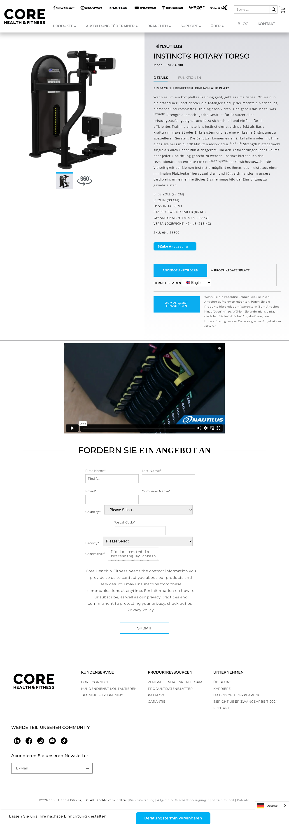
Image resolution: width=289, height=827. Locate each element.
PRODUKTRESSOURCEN (170, 672)
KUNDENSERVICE (97, 672)
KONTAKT (221, 708)
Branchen (157, 26)
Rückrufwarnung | (142, 800)
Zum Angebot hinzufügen (176, 304)
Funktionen (189, 78)
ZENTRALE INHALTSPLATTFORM (175, 682)
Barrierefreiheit (223, 800)
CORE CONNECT (95, 682)
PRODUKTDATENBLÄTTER (170, 689)
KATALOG (156, 695)
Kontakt (266, 24)
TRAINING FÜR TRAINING (102, 695)
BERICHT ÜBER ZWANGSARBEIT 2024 (245, 702)
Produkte (63, 26)
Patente (243, 800)
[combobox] (272, 805)
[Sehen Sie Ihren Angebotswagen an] (282, 9)
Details (161, 78)
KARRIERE (222, 689)
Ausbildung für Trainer (110, 26)
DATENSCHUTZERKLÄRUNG (237, 695)
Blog (243, 24)
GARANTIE (156, 702)
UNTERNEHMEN (228, 672)
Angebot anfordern (180, 270)
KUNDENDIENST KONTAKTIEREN (109, 689)
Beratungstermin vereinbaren (173, 818)
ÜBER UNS (222, 682)
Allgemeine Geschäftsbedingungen (183, 800)
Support (189, 26)
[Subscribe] (87, 768)
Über (216, 26)
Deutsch (273, 805)
